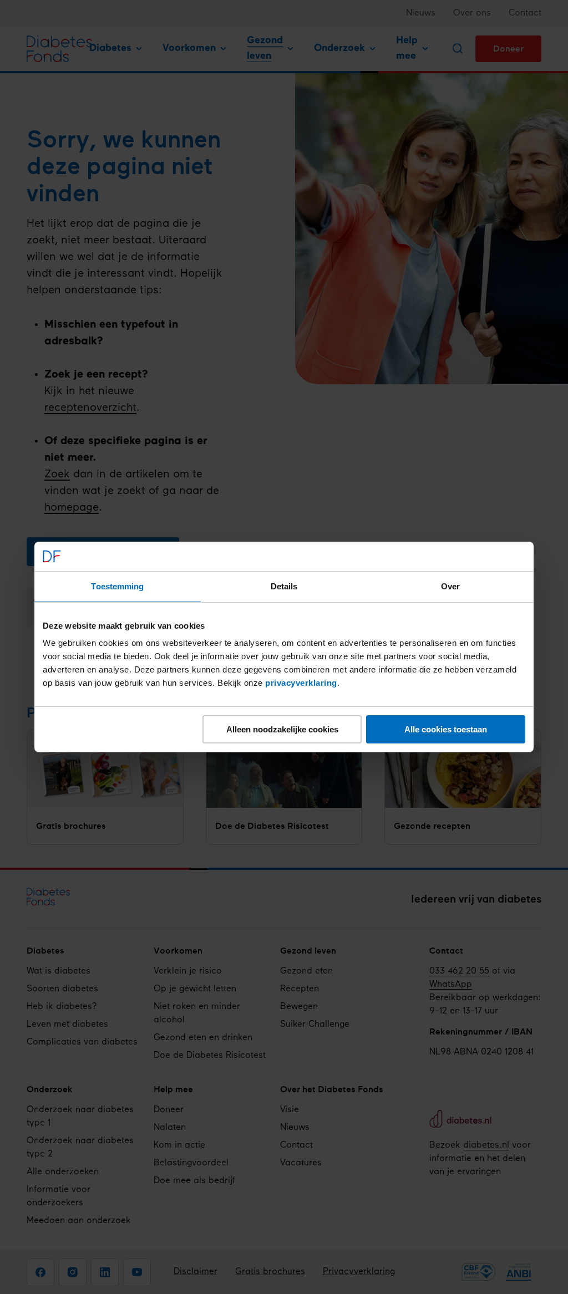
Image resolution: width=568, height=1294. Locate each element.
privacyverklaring (301, 682)
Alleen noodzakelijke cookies (282, 729)
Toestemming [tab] (117, 586)
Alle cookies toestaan (445, 729)
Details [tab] (284, 586)
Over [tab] (450, 586)
